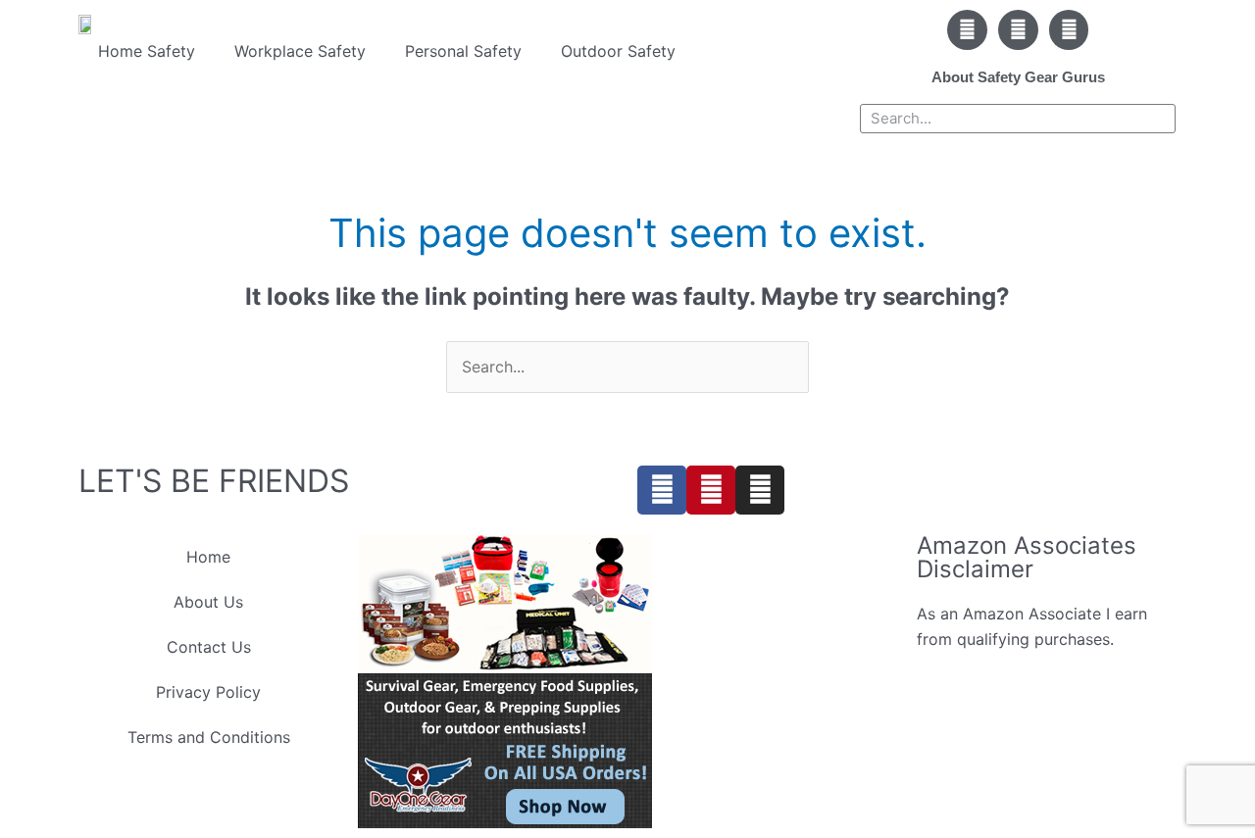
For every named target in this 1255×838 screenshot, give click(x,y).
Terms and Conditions (208, 737)
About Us (208, 602)
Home (208, 557)
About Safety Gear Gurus (1018, 77)
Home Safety (146, 51)
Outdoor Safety (618, 51)
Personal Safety (463, 51)
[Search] (1160, 118)
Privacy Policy (208, 692)
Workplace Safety (300, 51)
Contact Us (209, 647)
